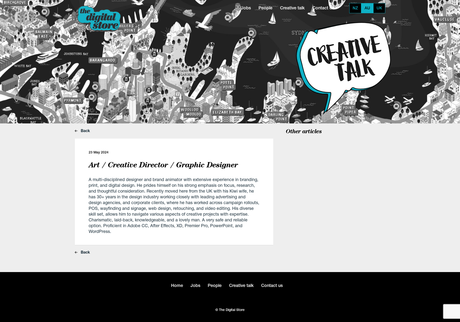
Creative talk (292, 7)
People (265, 7)
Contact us (323, 7)
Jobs (246, 7)
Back (85, 130)
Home (177, 285)
